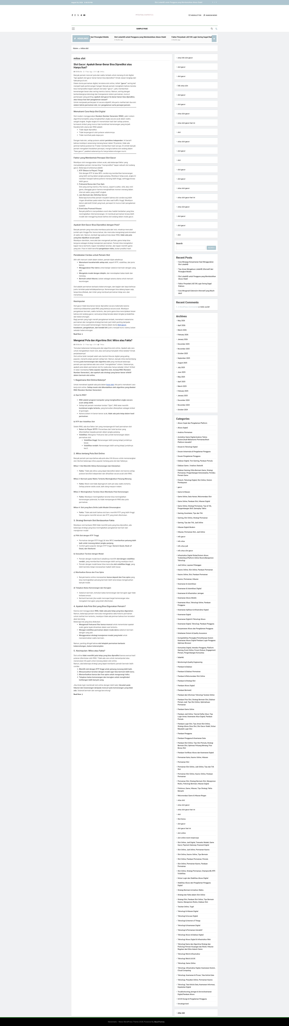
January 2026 (183, 339)
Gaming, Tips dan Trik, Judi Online (190, 523)
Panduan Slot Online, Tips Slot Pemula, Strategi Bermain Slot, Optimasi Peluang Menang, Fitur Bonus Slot (195, 745)
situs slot (181, 800)
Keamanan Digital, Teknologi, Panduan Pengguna (196, 624)
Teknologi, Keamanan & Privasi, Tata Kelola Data (196, 975)
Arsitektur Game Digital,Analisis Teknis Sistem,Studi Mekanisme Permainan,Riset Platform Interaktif (193, 439)
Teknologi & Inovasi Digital (188, 916)
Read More (77, 334)
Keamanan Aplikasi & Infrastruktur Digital (193, 610)
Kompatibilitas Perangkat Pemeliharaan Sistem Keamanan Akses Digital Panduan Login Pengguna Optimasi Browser (196, 640)
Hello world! (205, 307)
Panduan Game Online (186, 709)
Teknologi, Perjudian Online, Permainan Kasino (195, 980)
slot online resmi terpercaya (188, 838)
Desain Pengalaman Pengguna (189, 456)
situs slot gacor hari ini (186, 123)
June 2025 (181, 372)
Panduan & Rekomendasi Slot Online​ (191, 676)
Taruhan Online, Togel (186, 907)
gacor (180, 487)
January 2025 (183, 396)
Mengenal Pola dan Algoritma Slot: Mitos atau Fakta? (103, 340)
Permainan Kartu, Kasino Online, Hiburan (193, 757)
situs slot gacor (184, 114)
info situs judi (183, 546)
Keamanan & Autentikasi (187, 584)
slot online (182, 833)
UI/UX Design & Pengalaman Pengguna (192, 999)
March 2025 (182, 386)
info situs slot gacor (185, 551)
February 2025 (183, 391)
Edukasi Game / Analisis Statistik (190, 466)
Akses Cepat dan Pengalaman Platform (192, 423)
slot (179, 132)
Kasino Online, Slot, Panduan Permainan (193, 575)
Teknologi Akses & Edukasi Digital (191, 935)
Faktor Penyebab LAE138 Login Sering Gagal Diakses (182, 2)
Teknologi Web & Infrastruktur (189, 954)
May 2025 (181, 377)
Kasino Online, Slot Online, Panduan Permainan (195, 570)
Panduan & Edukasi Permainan (189, 672)
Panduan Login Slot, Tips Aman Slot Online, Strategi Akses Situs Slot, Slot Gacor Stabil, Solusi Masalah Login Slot (197, 726)
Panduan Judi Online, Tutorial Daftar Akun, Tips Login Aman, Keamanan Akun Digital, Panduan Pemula (195, 716)
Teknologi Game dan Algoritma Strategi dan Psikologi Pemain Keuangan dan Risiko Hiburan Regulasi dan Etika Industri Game (195, 946)
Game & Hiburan (184, 492)
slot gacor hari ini (184, 828)
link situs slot (183, 86)
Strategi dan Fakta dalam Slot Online (191, 895)
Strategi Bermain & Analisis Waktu (190, 890)
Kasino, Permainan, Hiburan (188, 579)
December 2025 (183, 344)
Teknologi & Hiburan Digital (188, 911)
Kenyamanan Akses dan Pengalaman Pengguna (195, 629)
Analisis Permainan (185, 432)
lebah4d (181, 657)
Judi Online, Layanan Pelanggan (189, 565)
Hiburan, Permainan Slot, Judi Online (191, 532)
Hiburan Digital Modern (186, 527)
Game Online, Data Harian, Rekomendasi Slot (195, 497)
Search (179, 243)
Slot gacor (122, 325)
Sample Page (142, 29)
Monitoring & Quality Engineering (190, 662)
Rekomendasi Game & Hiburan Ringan (192, 796)
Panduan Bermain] (184, 690)
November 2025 (184, 349)
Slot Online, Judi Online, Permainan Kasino (194, 850)
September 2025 (184, 358)
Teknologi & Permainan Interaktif (190, 930)
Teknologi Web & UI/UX (186, 959)
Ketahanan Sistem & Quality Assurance (192, 633)
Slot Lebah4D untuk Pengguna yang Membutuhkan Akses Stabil (92, 37)
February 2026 (183, 335)
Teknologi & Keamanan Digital (189, 925)
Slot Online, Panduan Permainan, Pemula (193, 859)
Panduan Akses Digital (186, 686)
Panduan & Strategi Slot (186, 681)
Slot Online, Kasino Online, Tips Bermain (193, 854)
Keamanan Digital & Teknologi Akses (191, 619)
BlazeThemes (159, 1022)
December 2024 (183, 400)
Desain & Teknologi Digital (188, 447)
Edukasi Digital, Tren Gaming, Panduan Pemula (195, 461)
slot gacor (181, 67)
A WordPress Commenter (188, 307)
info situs (181, 541)
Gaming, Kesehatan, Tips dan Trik (190, 513)
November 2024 (184, 405)
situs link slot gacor (185, 58)
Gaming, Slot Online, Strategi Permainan (193, 518)
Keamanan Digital (184, 615)
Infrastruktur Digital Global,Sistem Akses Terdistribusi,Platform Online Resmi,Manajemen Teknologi (195, 558)
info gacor (181, 537)
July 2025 (181, 367)
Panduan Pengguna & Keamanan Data (192, 738)
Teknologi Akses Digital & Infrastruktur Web (194, 939)
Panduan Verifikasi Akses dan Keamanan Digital (196, 753)
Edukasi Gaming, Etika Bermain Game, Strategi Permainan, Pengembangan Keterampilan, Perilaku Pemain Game (196, 472)
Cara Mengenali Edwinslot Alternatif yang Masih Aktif (194, 37)
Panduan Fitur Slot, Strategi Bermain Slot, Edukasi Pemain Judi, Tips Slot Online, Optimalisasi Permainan (196, 702)
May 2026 (181, 321)
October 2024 (183, 410)
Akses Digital (183, 428)
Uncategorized (183, 1004)
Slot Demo (182, 819)
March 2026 (182, 330)
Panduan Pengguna (185, 734)
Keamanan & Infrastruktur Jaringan (191, 593)
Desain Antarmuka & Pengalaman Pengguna (194, 452)
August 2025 (182, 363)
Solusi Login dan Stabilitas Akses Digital (193, 878)
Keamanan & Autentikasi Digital (189, 589)
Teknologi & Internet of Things (189, 921)
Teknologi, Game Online (187, 963)
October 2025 (183, 353)
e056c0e (79, 71)
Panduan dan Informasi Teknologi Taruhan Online (196, 695)
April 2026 (181, 325)
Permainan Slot (183, 762)
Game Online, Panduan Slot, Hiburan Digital (194, 501)
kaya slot (110, 385)
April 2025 (181, 382)
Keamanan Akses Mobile (187, 598)
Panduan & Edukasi (185, 667)
